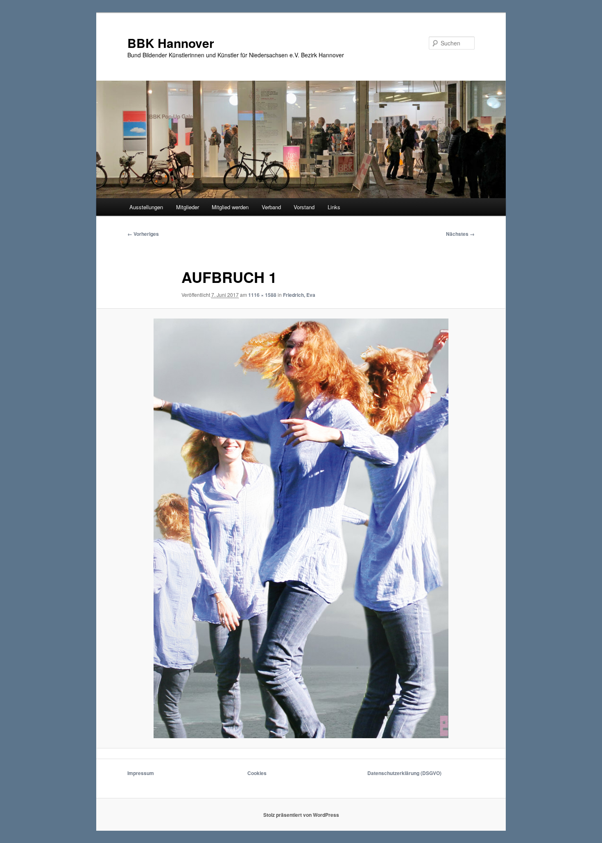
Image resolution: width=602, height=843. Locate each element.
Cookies (257, 773)
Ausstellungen (146, 207)
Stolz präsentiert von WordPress (301, 814)
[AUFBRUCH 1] (301, 528)
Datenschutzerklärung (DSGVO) (404, 773)
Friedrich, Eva (299, 294)
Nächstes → (460, 233)
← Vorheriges (143, 233)
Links (334, 207)
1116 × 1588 (262, 294)
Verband (271, 207)
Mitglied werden (230, 207)
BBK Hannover (170, 43)
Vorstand (304, 207)
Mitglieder (187, 207)
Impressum (140, 773)
